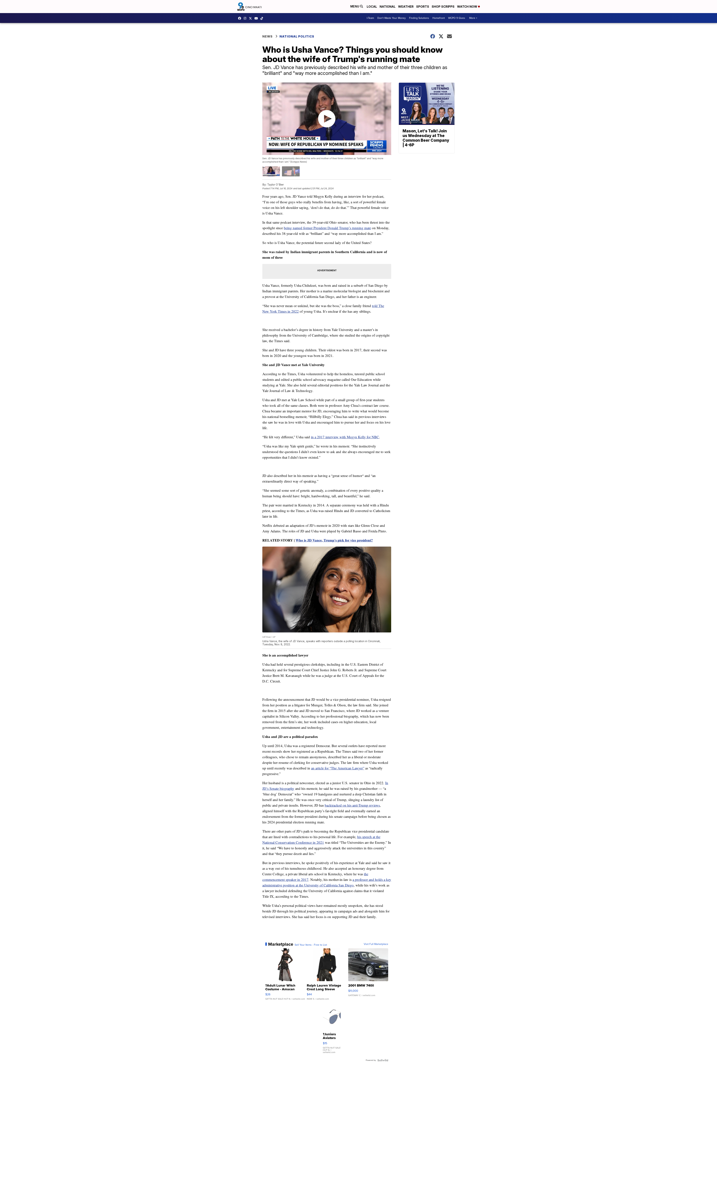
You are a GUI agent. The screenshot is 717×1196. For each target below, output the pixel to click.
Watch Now (467, 6)
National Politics (297, 36)
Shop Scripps (443, 6)
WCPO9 (240, 18)
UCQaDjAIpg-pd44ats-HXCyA (257, 18)
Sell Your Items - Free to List (311, 945)
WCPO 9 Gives (456, 18)
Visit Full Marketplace (376, 944)
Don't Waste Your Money (391, 18)
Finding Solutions (419, 18)
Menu (355, 6)
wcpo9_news (246, 18)
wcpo (251, 18)
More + (473, 18)
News (267, 36)
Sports (422, 6)
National (387, 6)
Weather (406, 6)
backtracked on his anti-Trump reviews (352, 805)
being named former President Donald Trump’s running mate (327, 227)
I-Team (370, 18)
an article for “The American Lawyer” (337, 768)
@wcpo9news (262, 18)
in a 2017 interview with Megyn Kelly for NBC (345, 437)
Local (372, 6)
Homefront (438, 18)
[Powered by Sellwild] (382, 1060)
